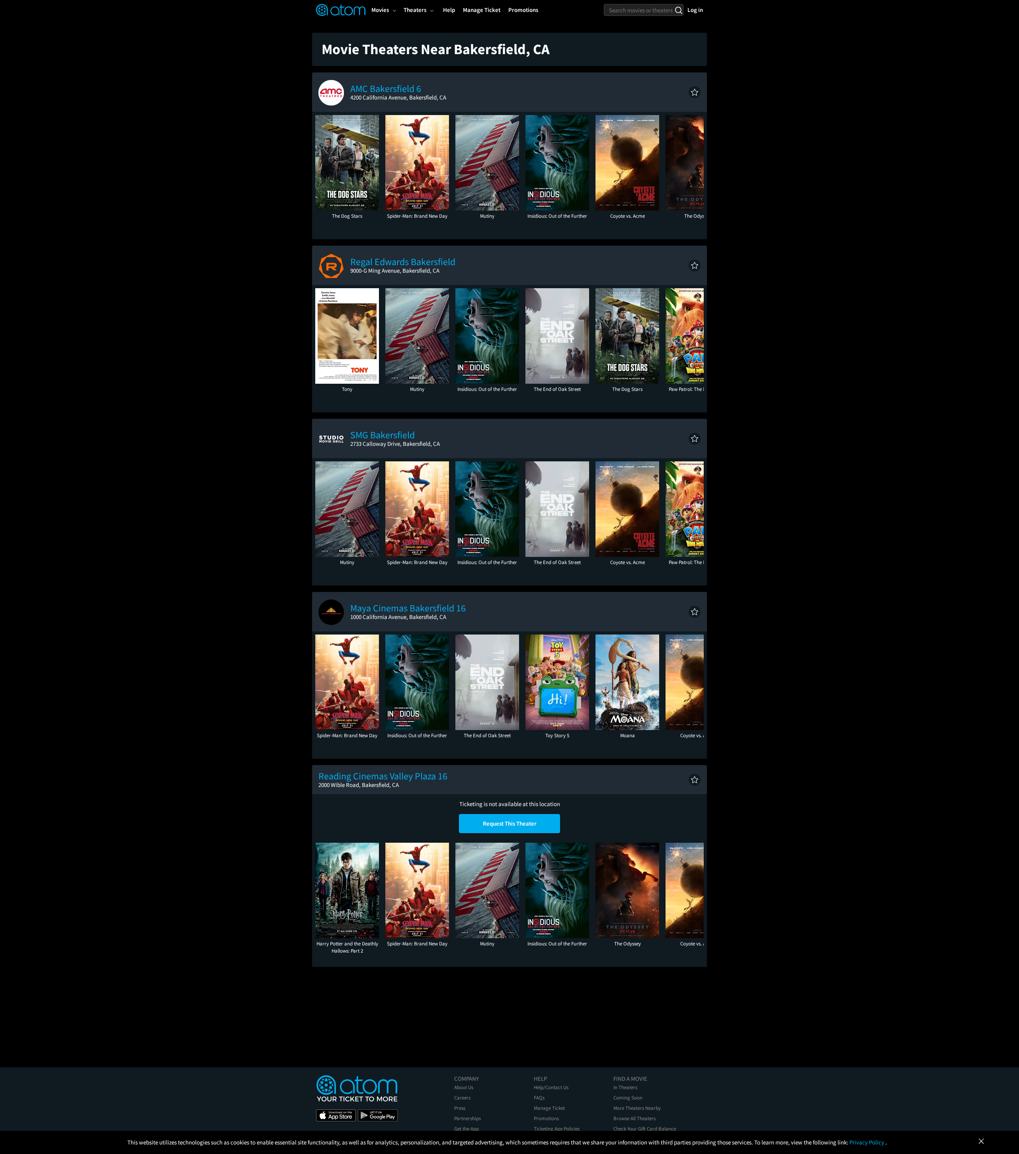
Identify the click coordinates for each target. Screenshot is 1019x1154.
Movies (380, 10)
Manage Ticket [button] (481, 10)
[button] (695, 92)
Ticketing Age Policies (557, 1128)
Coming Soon (627, 1097)
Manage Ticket (549, 1108)
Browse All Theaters (634, 1118)
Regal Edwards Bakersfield (402, 262)
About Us (463, 1087)
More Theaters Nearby (637, 1108)
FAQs (539, 1097)
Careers (462, 1097)
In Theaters (625, 1087)
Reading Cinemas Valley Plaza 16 (382, 776)
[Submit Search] (678, 10)
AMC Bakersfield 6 (385, 88)
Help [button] (449, 10)
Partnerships (467, 1118)
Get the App (466, 1128)
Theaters (415, 10)
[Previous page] (325, 163)
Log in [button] (695, 10)
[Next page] (694, 163)
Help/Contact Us (551, 1087)
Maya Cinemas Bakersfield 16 (408, 608)
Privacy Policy (867, 1142)
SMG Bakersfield (382, 435)
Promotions (546, 1118)
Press (459, 1108)
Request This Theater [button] (510, 823)
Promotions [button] (523, 10)
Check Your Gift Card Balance (644, 1128)
